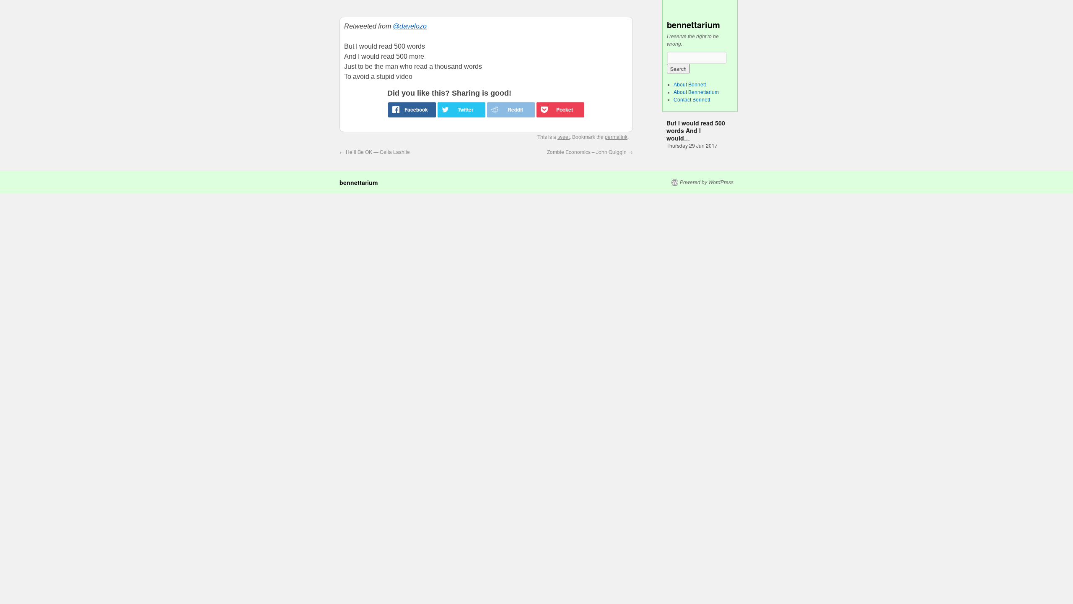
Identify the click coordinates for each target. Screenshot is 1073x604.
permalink (616, 136)
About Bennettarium (696, 92)
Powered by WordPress (706, 182)
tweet (563, 136)
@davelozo (410, 26)
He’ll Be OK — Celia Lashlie (375, 151)
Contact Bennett (692, 100)
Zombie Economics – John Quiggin (590, 151)
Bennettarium (693, 24)
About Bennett (690, 85)
